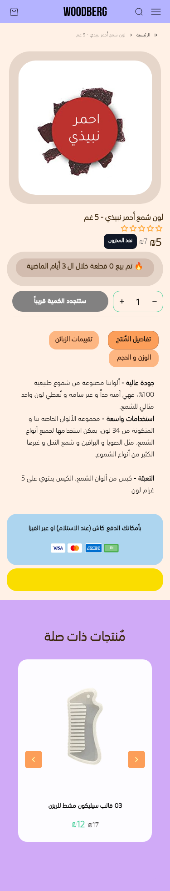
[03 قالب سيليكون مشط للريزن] (85, 726)
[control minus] (154, 301)
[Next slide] (136, 759)
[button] (141, 228)
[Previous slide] (33, 759)
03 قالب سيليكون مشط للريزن (85, 806)
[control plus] (122, 301)
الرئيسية (143, 35)
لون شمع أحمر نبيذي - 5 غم (101, 35)
